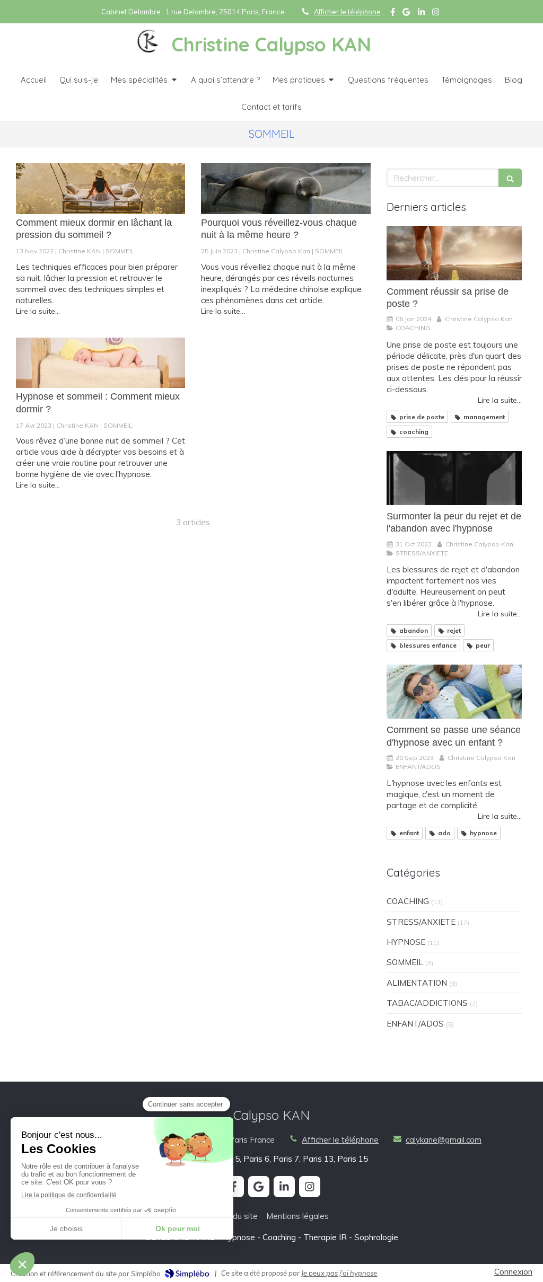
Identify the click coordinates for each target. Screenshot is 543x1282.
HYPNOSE (406, 942)
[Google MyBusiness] (406, 14)
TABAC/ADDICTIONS (427, 1003)
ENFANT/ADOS (415, 1024)
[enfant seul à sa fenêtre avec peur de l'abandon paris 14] (454, 478)
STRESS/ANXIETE (421, 922)
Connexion (513, 1272)
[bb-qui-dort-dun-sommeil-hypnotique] (100, 363)
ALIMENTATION (417, 983)
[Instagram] (435, 14)
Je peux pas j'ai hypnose (339, 1273)
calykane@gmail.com (443, 1140)
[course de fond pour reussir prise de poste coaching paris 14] (454, 253)
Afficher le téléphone (347, 11)
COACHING (408, 901)
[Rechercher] (510, 178)
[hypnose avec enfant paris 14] (454, 692)
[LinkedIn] (421, 14)
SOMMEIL (405, 962)
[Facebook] (392, 14)
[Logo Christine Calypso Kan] (148, 51)
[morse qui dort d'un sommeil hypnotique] (285, 188)
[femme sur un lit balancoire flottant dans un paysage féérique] (100, 188)
